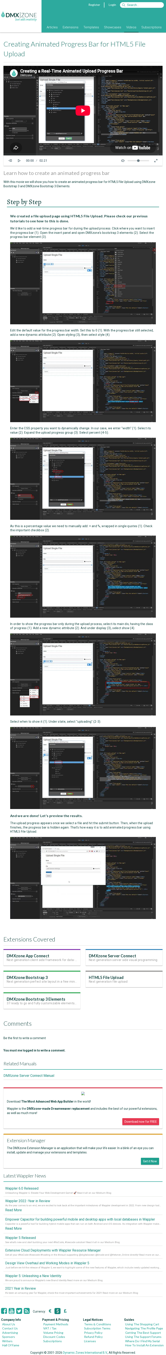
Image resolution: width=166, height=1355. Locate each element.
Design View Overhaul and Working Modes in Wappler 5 (47, 1263)
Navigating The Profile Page (144, 1328)
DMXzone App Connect (28, 955)
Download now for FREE (140, 1121)
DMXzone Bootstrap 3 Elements (36, 999)
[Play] (19, 161)
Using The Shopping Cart (142, 1324)
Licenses (90, 1341)
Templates (91, 27)
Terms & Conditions (97, 1324)
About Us (8, 1324)
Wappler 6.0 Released (21, 1188)
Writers (7, 1341)
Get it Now (150, 1161)
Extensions (70, 27)
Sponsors (8, 1337)
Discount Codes (54, 1337)
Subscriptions (151, 27)
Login (112, 4)
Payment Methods (55, 1324)
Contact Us (10, 1328)
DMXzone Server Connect (112, 955)
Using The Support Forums (143, 1337)
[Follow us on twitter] (19, 1311)
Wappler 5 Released (20, 1238)
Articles (52, 27)
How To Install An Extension (144, 1345)
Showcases (112, 27)
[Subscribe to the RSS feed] (27, 1311)
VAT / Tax (49, 1328)
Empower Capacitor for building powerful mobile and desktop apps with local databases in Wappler (80, 1219)
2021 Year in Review (20, 1288)
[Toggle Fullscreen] (156, 161)
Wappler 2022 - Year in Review (27, 1201)
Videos (131, 27)
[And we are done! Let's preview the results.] (83, 918)
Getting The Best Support (143, 1332)
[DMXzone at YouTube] (11, 1311)
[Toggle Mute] (123, 161)
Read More (13, 1210)
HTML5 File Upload (106, 977)
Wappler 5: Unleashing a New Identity (33, 1276)
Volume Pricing (53, 1332)
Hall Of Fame (10, 1345)
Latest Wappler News (24, 1176)
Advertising (10, 1332)
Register (94, 4)
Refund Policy (93, 1337)
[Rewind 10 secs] (10, 161)
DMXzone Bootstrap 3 (27, 977)
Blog (38, 27)
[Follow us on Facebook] (4, 1311)
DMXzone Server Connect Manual (28, 1076)
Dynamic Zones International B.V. (85, 1352)
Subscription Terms (97, 1328)
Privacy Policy (93, 1332)
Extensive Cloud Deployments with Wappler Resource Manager (53, 1250)
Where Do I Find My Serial (142, 1341)
